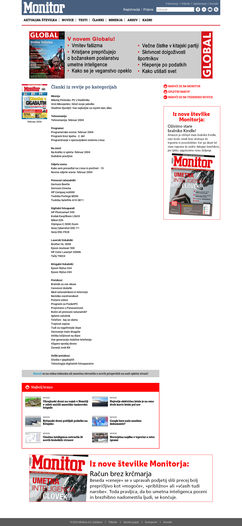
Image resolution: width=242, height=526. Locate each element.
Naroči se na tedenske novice (190, 97)
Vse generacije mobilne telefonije (71, 339)
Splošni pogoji (131, 522)
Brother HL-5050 (61, 244)
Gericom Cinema (61, 188)
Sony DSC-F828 (60, 232)
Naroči (37, 373)
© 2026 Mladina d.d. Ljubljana (86, 522)
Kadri (147, 20)
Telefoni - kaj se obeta (64, 319)
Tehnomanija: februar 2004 (67, 120)
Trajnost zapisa (60, 323)
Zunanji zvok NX (60, 347)
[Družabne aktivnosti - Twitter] (203, 9)
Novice (68, 20)
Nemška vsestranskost (64, 296)
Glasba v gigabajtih (62, 359)
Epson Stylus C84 (61, 272)
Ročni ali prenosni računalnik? (69, 311)
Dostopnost (151, 522)
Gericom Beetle (60, 184)
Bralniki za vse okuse (63, 284)
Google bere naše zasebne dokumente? (125, 422)
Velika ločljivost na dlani (65, 335)
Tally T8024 (58, 256)
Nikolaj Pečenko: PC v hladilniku (70, 100)
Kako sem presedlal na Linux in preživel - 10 (77, 168)
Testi (83, 20)
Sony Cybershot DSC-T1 (65, 228)
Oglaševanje (199, 3)
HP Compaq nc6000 (63, 192)
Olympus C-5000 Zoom (64, 224)
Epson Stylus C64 (61, 268)
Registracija (131, 9)
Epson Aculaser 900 (63, 248)
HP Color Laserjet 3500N (66, 252)
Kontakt (214, 3)
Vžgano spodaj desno (64, 343)
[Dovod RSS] (215, 9)
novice (46, 398)
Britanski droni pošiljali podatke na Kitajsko (65, 422)
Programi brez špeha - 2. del (68, 136)
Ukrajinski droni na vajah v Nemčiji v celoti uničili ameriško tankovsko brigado (65, 405)
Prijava (148, 9)
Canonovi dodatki (61, 288)
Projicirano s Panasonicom (67, 307)
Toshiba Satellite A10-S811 (67, 200)
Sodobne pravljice (62, 156)
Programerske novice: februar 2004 (72, 132)
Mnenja (116, 20)
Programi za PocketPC (64, 303)
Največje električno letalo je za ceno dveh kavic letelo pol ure (132, 403)
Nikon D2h (57, 220)
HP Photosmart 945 (62, 212)
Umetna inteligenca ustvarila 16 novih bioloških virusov (63, 438)
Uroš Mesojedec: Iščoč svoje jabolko (72, 104)
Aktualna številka (40, 20)
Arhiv (132, 20)
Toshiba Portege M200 (64, 196)
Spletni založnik (60, 315)
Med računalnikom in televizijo (69, 292)
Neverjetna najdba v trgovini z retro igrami (132, 438)
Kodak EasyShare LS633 (65, 216)
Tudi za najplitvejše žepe (66, 327)
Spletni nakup (179, 91)
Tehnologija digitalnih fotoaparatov (72, 363)
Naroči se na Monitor (184, 86)
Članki (98, 20)
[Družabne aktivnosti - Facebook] (197, 9)
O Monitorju (172, 3)
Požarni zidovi (59, 300)
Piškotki (186, 3)
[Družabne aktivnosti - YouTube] (209, 9)
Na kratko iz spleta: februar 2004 (70, 152)
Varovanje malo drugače (65, 331)
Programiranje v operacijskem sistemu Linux (78, 140)
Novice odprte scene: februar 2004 (71, 172)
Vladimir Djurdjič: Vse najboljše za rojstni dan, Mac (81, 108)
